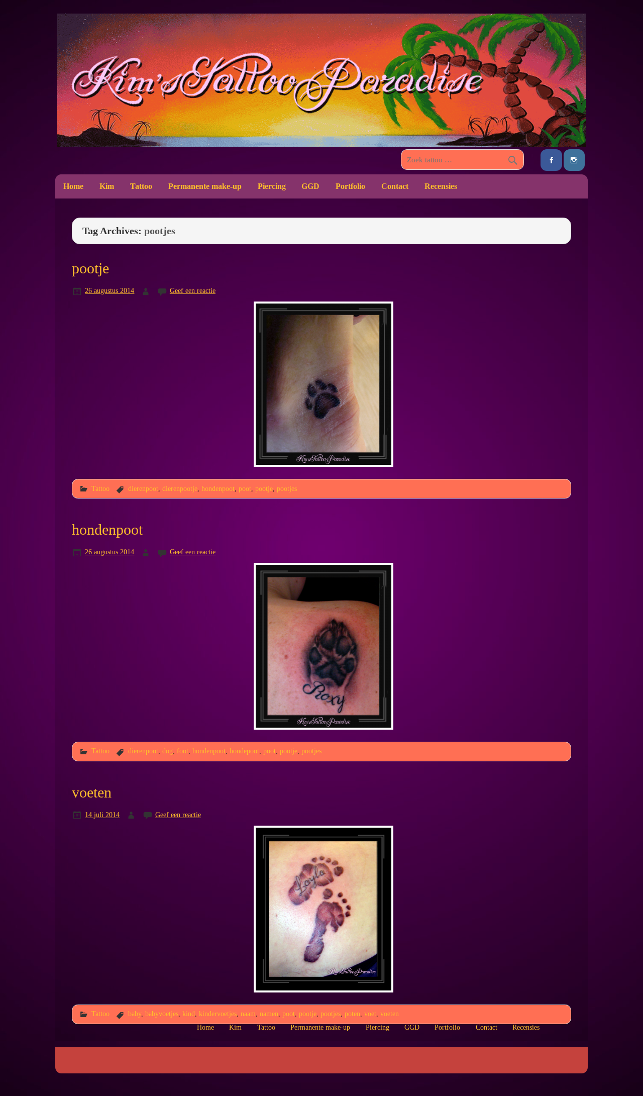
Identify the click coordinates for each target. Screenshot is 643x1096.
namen (269, 1014)
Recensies (440, 186)
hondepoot (244, 751)
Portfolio (350, 186)
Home (73, 186)
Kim (106, 186)
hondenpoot (218, 488)
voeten (92, 792)
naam (248, 1014)
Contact (394, 186)
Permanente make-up (205, 186)
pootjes (287, 488)
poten (352, 1014)
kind (188, 1014)
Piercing (272, 186)
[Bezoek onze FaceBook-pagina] (551, 160)
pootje (90, 268)
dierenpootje (179, 488)
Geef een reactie (193, 290)
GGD (310, 186)
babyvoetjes (161, 1014)
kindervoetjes (218, 1014)
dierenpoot (143, 488)
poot (245, 488)
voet (370, 1014)
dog (167, 751)
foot (182, 751)
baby (134, 1014)
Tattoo (141, 186)
